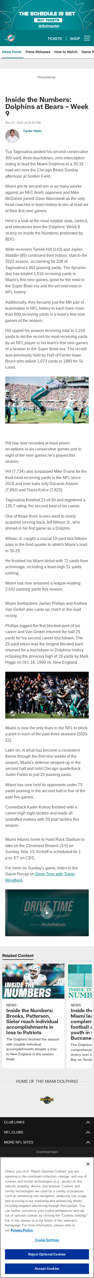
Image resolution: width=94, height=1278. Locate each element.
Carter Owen (32, 131)
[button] (47, 900)
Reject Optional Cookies (47, 1254)
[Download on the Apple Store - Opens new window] (29, 1149)
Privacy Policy (60, 1230)
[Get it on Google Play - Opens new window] (63, 1151)
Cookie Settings (47, 1240)
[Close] (87, 1169)
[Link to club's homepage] (10, 36)
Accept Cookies (47, 1268)
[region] (47, 1220)
